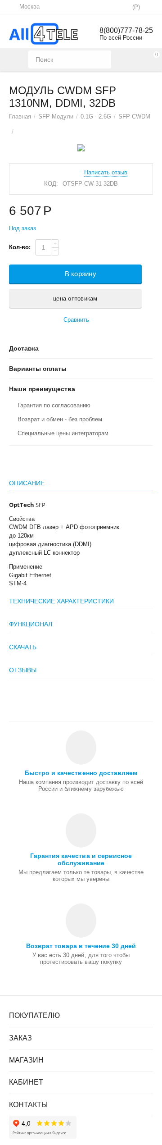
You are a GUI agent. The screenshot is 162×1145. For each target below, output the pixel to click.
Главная (20, 116)
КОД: (51, 183)
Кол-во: (20, 247)
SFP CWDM (134, 116)
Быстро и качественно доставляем (81, 772)
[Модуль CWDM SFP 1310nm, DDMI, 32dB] (81, 147)
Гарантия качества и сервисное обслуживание (80, 859)
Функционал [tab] (30, 624)
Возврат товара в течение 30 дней (81, 945)
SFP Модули (55, 116)
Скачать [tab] (22, 647)
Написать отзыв (105, 172)
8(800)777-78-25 (126, 30)
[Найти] (102, 59)
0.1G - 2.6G (96, 116)
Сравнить (76, 319)
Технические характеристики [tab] (61, 601)
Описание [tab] (27, 483)
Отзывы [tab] (22, 670)
